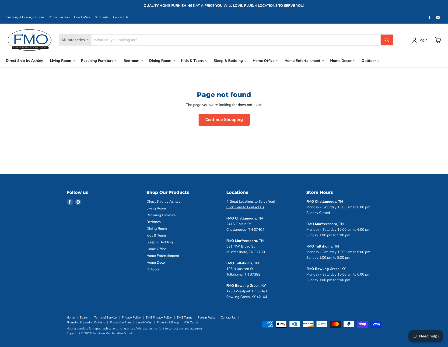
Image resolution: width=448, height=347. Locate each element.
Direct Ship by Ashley (24, 60)
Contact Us (120, 17)
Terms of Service (105, 317)
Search (84, 317)
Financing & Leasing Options (25, 17)
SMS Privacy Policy (159, 317)
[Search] (387, 40)
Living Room (61, 60)
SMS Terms (184, 317)
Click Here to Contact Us (245, 207)
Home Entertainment (302, 60)
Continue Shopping (224, 119)
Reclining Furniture (98, 60)
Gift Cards (101, 17)
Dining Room (160, 60)
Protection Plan (59, 17)
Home (70, 317)
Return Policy (206, 317)
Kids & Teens (193, 60)
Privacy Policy (131, 317)
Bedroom (131, 60)
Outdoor (369, 60)
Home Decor (341, 60)
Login (422, 40)
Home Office (264, 60)
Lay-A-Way (82, 17)
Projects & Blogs (168, 322)
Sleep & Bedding (229, 60)
